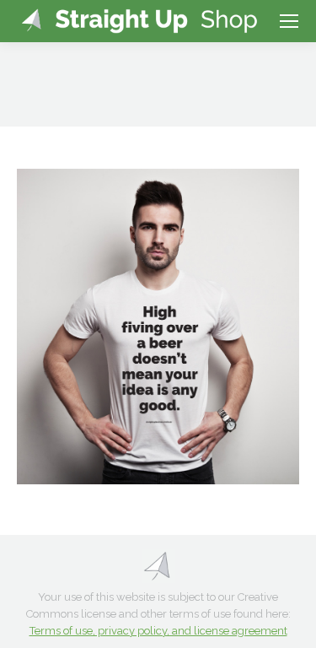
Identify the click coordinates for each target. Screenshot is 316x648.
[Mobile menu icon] (289, 21)
